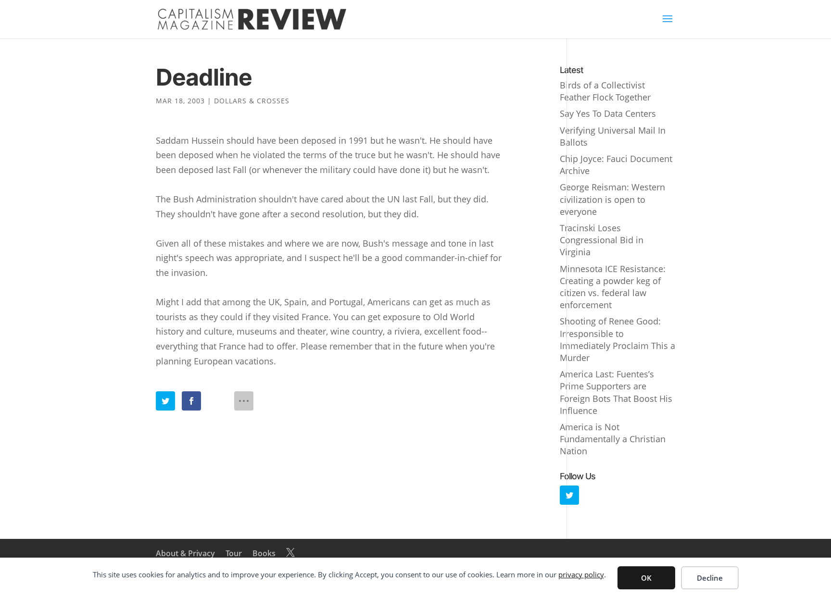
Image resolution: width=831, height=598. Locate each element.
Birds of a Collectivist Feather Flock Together (605, 91)
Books (264, 553)
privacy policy (581, 574)
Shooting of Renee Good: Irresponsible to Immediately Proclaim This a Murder (617, 339)
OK (646, 578)
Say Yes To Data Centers (608, 113)
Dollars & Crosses (252, 100)
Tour (234, 553)
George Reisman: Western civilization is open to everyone (612, 199)
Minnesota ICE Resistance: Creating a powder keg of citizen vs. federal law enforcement (613, 287)
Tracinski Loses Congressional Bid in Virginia (601, 240)
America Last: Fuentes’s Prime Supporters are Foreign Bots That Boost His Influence (616, 392)
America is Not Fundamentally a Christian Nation (613, 439)
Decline (710, 578)
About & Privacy (185, 553)
